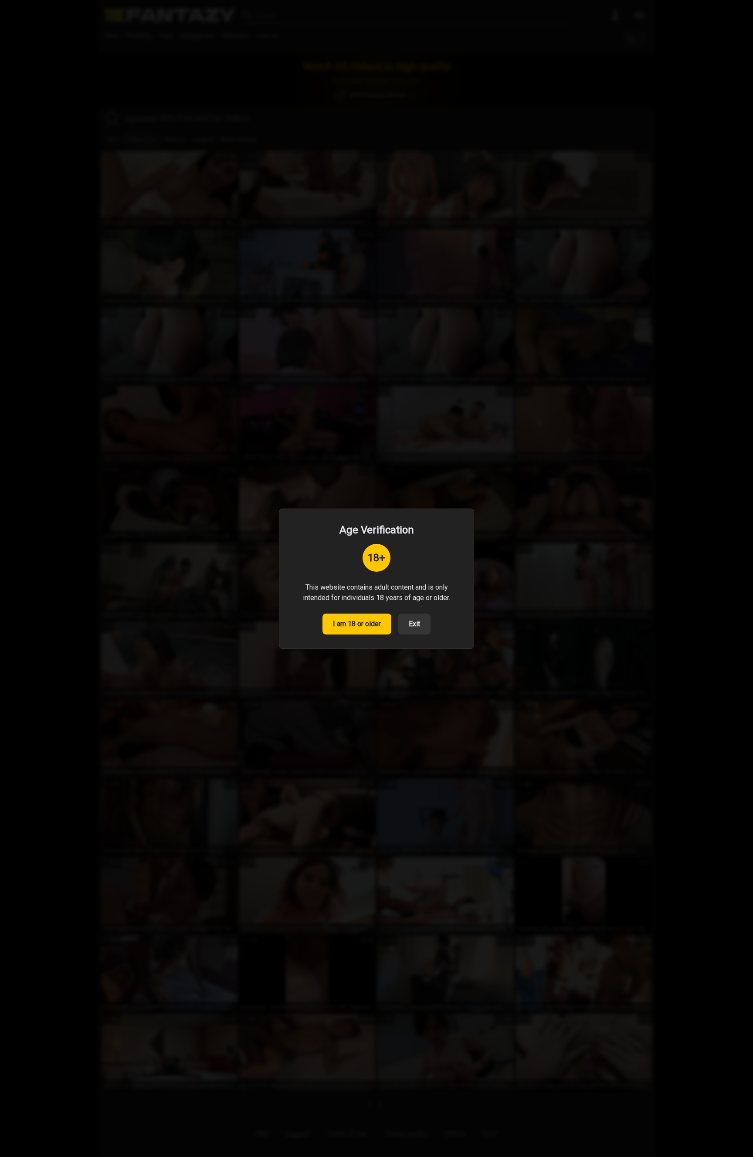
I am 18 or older (357, 624)
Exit (414, 624)
